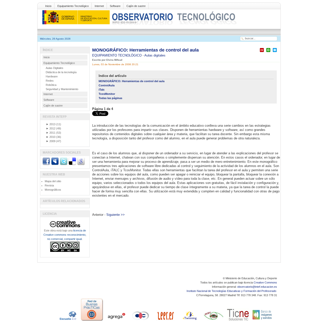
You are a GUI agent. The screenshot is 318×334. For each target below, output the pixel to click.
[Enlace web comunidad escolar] (140, 320)
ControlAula (107, 85)
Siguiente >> (115, 215)
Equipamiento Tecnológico (73, 5)
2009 (50, 141)
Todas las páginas (110, 98)
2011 (50, 132)
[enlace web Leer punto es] (165, 320)
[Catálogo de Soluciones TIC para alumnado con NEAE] (238, 320)
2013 (50, 124)
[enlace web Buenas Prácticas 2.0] (92, 320)
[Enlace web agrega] (116, 320)
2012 (50, 128)
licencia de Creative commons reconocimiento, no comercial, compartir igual (64, 234)
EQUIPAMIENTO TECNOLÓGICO (117, 55)
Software (115, 5)
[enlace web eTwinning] (189, 320)
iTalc (102, 89)
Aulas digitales (154, 55)
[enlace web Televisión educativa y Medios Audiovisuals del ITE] (213, 320)
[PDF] (262, 52)
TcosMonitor (107, 93)
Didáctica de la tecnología (61, 72)
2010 (50, 136)
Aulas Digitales (54, 67)
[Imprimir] (268, 52)
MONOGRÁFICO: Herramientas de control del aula (145, 50)
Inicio (48, 5)
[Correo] (275, 52)
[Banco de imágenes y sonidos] (262, 320)
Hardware (52, 76)
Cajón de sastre (136, 5)
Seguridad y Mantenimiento (62, 89)
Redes (50, 80)
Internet (99, 5)
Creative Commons (265, 282)
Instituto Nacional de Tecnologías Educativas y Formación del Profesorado (232, 290)
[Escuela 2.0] (67, 320)
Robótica (51, 84)
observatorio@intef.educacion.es (257, 286)
